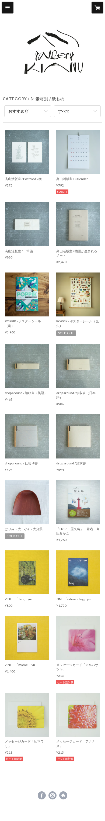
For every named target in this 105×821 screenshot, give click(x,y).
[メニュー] (7, 7)
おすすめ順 (18, 111)
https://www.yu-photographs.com (63, 795)
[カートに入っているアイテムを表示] (97, 7)
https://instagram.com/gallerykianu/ (52, 795)
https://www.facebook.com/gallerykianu (42, 795)
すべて (64, 111)
